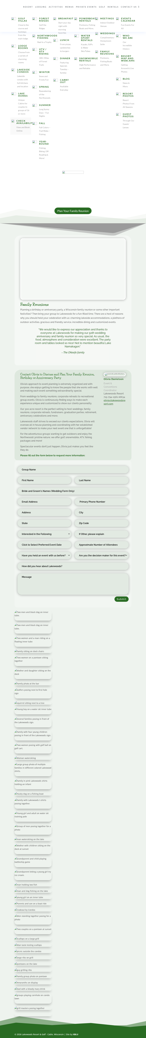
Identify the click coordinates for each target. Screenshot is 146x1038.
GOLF (102, 7)
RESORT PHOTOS (128, 94)
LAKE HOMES (23, 94)
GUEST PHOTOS (128, 115)
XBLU (75, 1034)
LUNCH (64, 40)
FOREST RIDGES (44, 19)
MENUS (69, 7)
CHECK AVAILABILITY (25, 121)
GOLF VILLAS (22, 19)
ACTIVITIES (56, 7)
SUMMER (45, 105)
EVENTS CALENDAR (128, 19)
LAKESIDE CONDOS (23, 70)
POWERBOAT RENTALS (87, 19)
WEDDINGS (107, 33)
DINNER (65, 58)
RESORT (28, 7)
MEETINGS (107, 18)
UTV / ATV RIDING (44, 51)
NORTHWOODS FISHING (47, 36)
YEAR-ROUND (44, 142)
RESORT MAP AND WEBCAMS (128, 58)
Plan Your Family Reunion (73, 211)
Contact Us (129, 7)
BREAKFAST (66, 18)
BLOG (126, 78)
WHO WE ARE (128, 36)
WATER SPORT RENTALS (87, 37)
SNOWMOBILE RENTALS (88, 59)
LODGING (40, 7)
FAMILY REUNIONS (107, 52)
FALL (42, 123)
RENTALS (113, 7)
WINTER (44, 72)
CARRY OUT (64, 80)
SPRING (44, 86)
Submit (121, 599)
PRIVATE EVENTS (86, 7)
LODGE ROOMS (23, 46)
